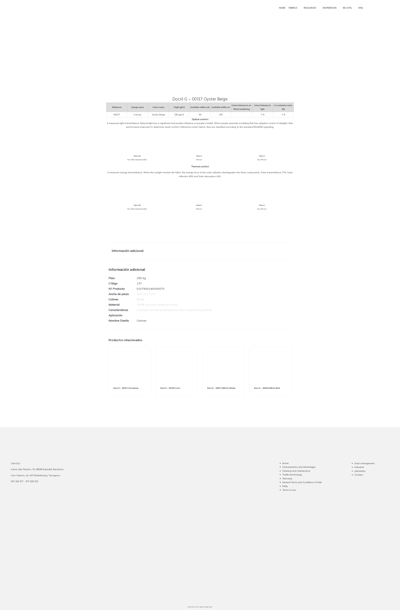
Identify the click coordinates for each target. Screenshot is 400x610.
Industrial (359, 467)
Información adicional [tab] (127, 251)
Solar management (364, 463)
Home (285, 463)
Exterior (196, 310)
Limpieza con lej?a (149, 310)
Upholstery (359, 471)
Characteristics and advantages (298, 467)
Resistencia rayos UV (176, 310)
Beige (140, 299)
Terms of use (289, 490)
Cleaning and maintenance (296, 470)
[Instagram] (181, 484)
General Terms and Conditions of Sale (302, 482)
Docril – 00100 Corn (170, 388)
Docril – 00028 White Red (267, 388)
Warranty (287, 478)
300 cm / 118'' (146, 294)
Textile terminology (292, 474)
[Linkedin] (193, 484)
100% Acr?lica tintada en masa (157, 304)
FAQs (285, 486)
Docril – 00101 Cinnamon (126, 388)
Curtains (358, 474)
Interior (207, 310)
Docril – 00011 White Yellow (221, 388)
